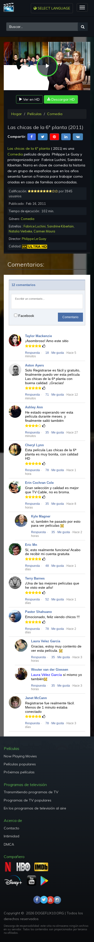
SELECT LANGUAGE (53, 8)
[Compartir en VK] (78, 136)
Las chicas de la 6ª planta (29, 148)
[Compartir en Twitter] (43, 136)
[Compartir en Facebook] (31, 136)
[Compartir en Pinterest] (54, 136)
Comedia (54, 114)
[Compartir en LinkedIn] (66, 136)
